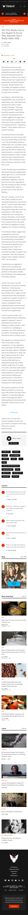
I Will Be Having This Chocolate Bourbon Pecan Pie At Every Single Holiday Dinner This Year (12, 684)
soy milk (15, 476)
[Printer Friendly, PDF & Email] (24, 62)
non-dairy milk (17, 473)
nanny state (6, 473)
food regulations (7, 469)
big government (15, 455)
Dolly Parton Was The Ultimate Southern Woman (11, 839)
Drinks (13, 459)
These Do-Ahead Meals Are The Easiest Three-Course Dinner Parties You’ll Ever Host (14, 652)
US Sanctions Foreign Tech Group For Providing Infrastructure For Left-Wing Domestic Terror (13, 754)
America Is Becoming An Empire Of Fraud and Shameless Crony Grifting (13, 784)
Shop (3, 557)
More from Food (7, 596)
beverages (16, 452)
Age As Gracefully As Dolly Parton (12, 811)
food (4, 462)
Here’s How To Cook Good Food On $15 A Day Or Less (14, 621)
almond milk (6, 452)
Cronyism (5, 459)
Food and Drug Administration (10, 466)
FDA (21, 459)
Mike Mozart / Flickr (9, 55)
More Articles (13, 443)
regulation (6, 476)
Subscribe (14, 906)
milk (17, 469)
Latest (4, 728)
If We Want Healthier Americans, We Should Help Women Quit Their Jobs (13, 715)
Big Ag (4, 455)
